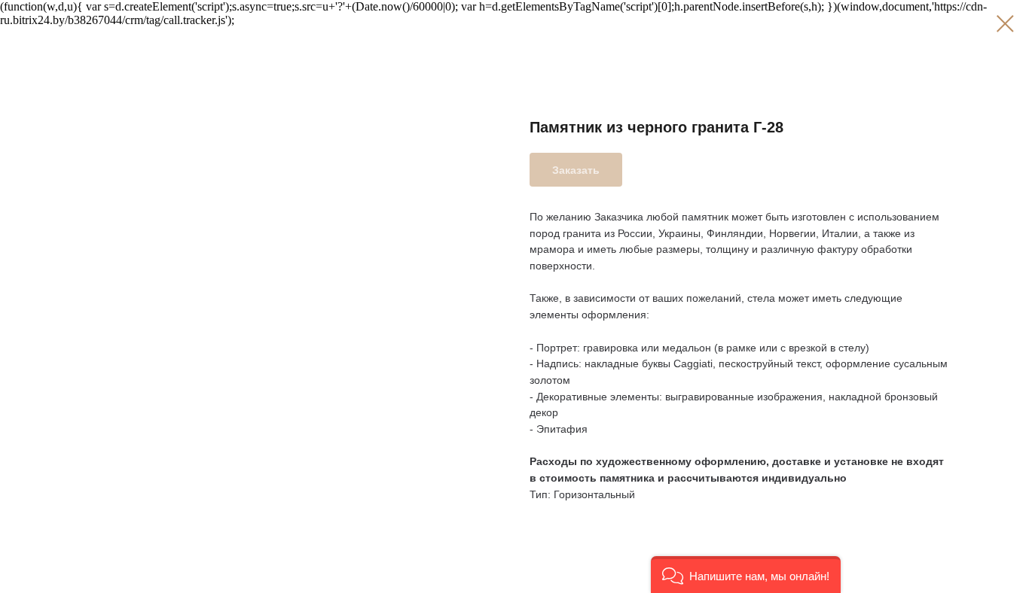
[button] (746, 574)
